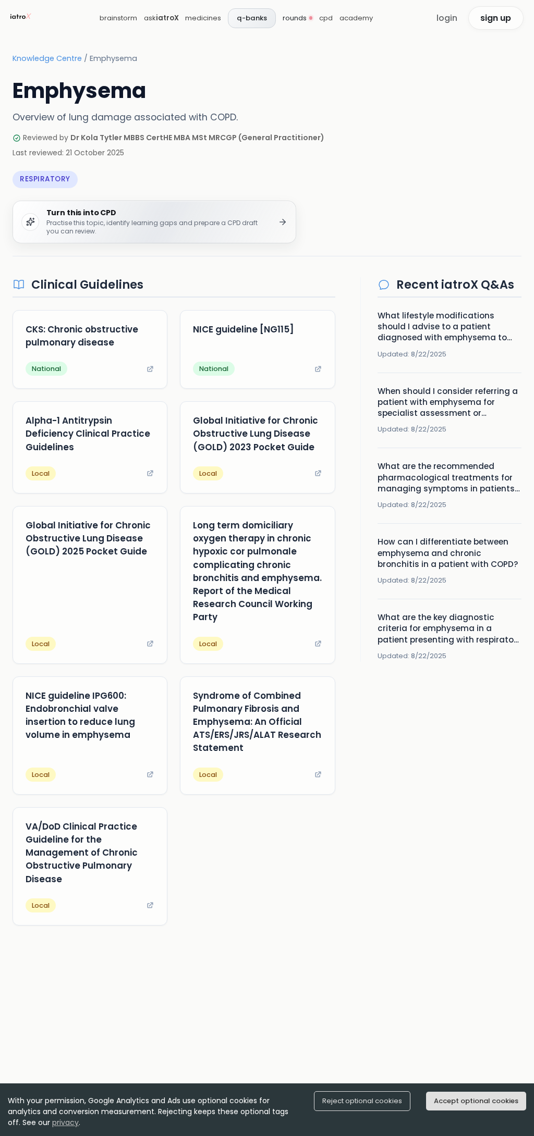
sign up (495, 18)
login (446, 18)
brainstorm (118, 18)
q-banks (252, 18)
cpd (326, 18)
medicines (203, 18)
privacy (65, 1122)
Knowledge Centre (47, 58)
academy (356, 18)
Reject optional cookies (362, 1101)
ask (161, 18)
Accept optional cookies (476, 1101)
